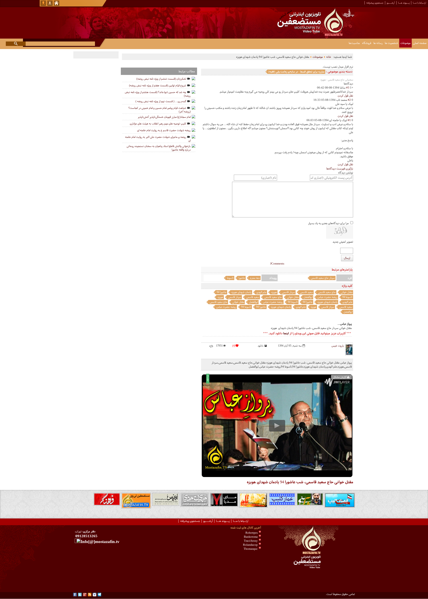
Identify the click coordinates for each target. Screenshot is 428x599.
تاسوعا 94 (347, 297)
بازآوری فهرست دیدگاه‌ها (339, 169)
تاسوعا (230, 278)
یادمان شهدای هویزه (241, 292)
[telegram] (99, 594)
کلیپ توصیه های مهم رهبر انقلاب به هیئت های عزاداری (158, 123)
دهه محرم (255, 278)
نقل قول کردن (345, 96)
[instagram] (94, 594)
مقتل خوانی (346, 292)
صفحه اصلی (419, 43)
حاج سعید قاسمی (327, 292)
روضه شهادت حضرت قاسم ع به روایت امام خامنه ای (164, 130)
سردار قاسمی (288, 292)
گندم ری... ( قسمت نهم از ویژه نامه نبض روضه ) (161, 101)
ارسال (347, 258)
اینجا (286, 333)
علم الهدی (261, 292)
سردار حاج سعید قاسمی (323, 278)
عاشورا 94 (221, 292)
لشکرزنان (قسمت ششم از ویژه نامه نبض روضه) (161, 79)
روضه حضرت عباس (327, 297)
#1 (349, 120)
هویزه (274, 292)
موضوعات (405, 43)
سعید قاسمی (306, 292)
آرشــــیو (391, 2)
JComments (277, 264)
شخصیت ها (391, 43)
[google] (84, 594)
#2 (349, 100)
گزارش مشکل (339, 377)
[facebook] (75, 594)
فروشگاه (366, 43)
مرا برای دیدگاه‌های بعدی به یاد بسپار (328, 223)
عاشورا (242, 278)
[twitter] (80, 594)
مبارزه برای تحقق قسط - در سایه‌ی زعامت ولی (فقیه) (296, 71)
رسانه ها (378, 43)
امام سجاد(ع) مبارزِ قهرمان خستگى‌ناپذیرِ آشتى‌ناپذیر (164, 117)
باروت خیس (337, 345)
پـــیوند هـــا (403, 2)
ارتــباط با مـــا (419, 2)
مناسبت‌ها (354, 43)
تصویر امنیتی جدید (343, 242)
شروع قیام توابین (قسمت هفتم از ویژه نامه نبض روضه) (157, 85)
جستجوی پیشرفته (374, 2)
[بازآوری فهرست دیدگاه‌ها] (342, 84)
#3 (347, 88)
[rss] (89, 594)
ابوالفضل (308, 297)
